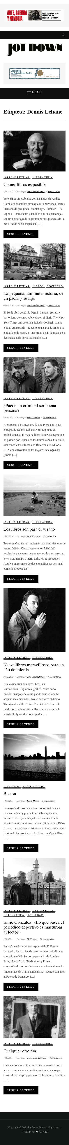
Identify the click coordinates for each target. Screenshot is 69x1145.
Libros (38, 286)
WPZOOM (41, 1132)
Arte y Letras (16, 177)
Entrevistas (43, 910)
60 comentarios (47, 938)
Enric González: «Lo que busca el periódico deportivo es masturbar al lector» (33, 927)
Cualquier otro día (19, 1051)
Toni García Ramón (36, 191)
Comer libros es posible (24, 184)
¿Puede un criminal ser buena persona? (29, 407)
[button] (34, 92)
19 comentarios (54, 676)
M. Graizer (32, 938)
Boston (9, 793)
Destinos (12, 786)
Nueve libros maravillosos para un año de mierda (33, 667)
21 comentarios (49, 417)
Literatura (42, 177)
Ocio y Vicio (34, 786)
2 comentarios (54, 305)
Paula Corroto (33, 417)
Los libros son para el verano (29, 529)
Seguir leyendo (21, 234)
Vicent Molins (33, 800)
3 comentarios (48, 800)
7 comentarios (49, 536)
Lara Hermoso (33, 536)
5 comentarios (54, 191)
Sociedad (55, 286)
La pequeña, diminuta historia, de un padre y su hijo (33, 295)
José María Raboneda (36, 1057)
